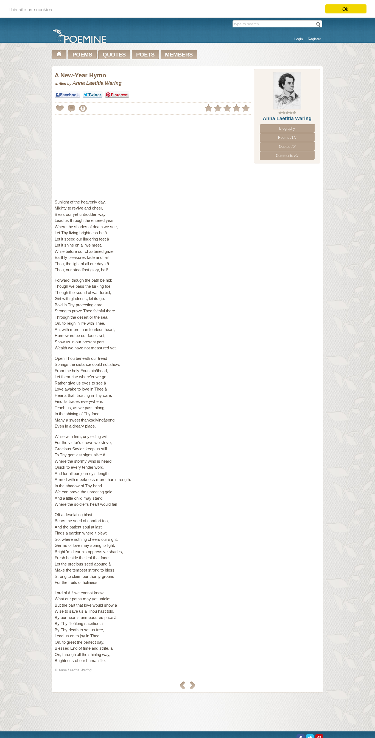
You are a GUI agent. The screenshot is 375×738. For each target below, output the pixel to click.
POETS (145, 55)
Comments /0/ (287, 156)
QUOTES (114, 55)
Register (314, 39)
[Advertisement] (101, 154)
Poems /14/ (287, 137)
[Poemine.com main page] (59, 55)
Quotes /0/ (287, 147)
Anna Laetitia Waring (287, 118)
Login (298, 39)
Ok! (346, 8)
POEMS (82, 55)
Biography (287, 128)
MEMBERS (179, 55)
